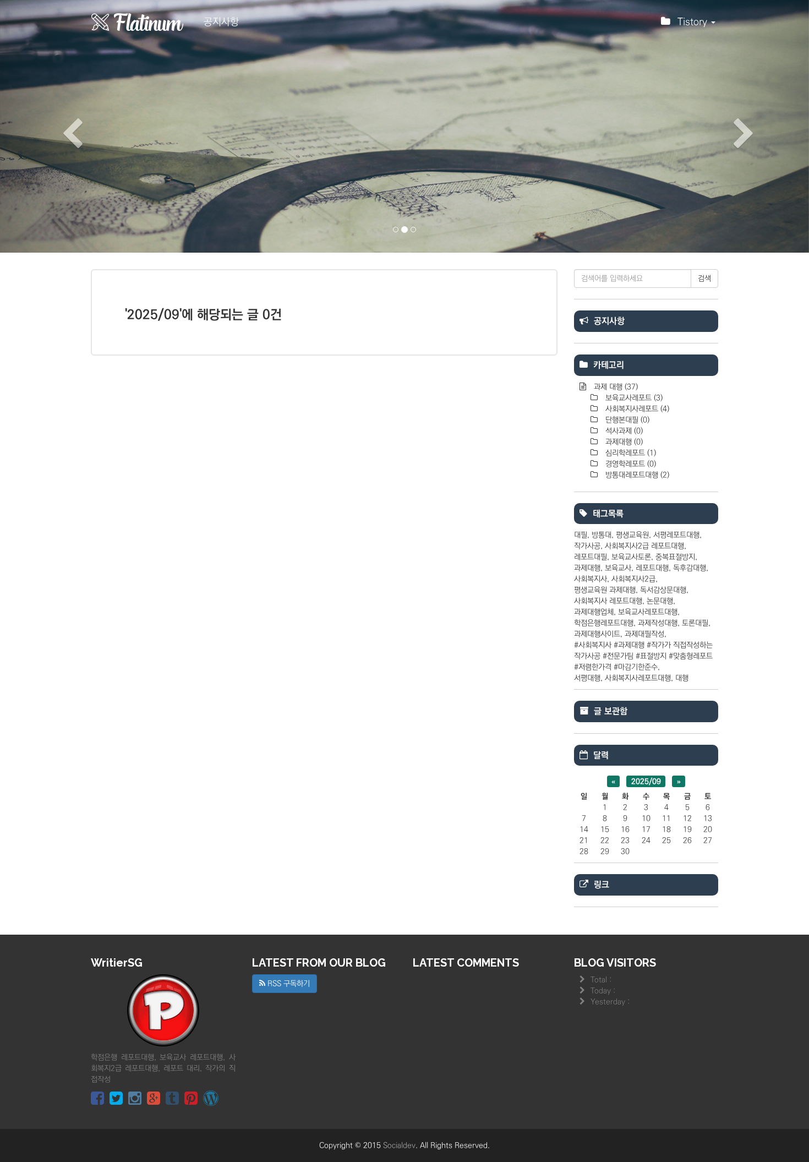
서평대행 (587, 678)
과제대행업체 (594, 612)
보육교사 (618, 568)
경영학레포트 (629, 464)
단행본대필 (626, 420)
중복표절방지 (675, 557)
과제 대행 (615, 387)
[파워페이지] (138, 22)
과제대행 (623, 442)
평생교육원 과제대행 (605, 590)
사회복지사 (590, 579)
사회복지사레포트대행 (638, 678)
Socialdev (399, 1145)
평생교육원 (632, 535)
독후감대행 (689, 568)
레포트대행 (652, 568)
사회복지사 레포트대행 (608, 601)
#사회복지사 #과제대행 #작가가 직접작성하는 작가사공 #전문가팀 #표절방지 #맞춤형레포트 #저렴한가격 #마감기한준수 (643, 656)
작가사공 (587, 546)
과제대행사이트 (597, 634)
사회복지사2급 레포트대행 (644, 546)
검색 (704, 278)
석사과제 (623, 431)
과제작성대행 (657, 623)
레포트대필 (590, 557)
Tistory (693, 22)
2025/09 (646, 781)
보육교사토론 (631, 557)
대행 (681, 678)
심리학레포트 (629, 453)
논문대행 (660, 601)
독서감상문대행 (663, 590)
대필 (580, 535)
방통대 (601, 535)
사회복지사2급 (633, 579)
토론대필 (695, 623)
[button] (61, 126)
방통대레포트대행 (636, 475)
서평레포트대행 (676, 535)
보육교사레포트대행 (647, 612)
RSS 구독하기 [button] (287, 983)
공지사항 (221, 22)
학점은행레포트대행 (603, 623)
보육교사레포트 (633, 398)
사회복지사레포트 (636, 409)
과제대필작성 (644, 634)
